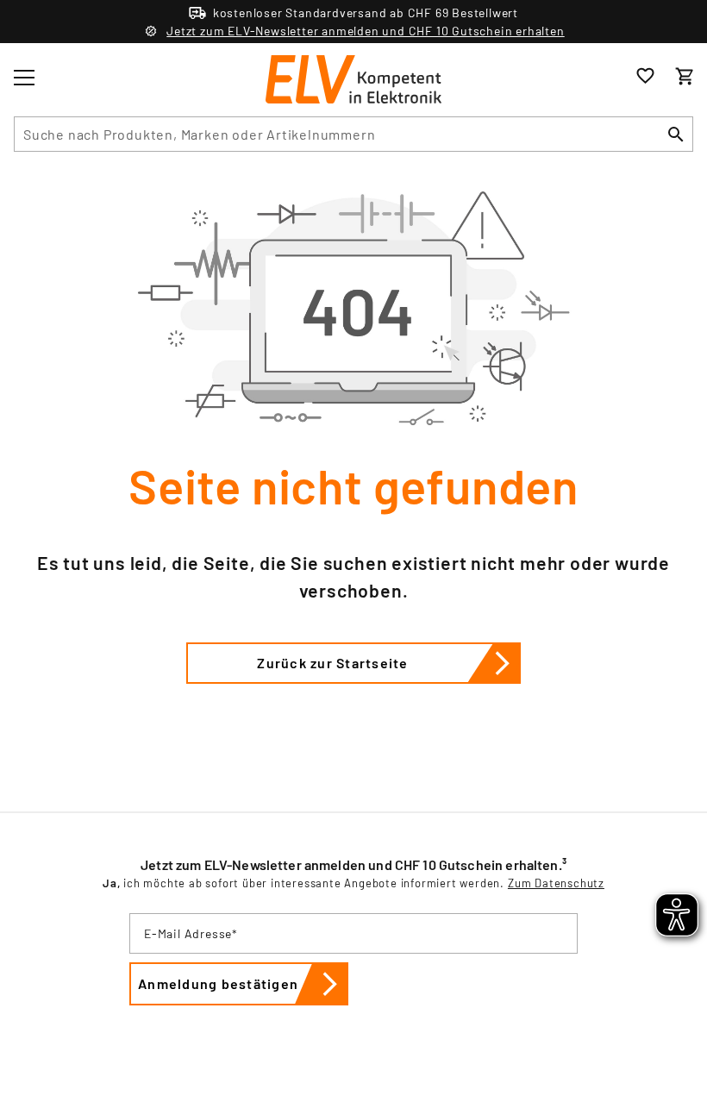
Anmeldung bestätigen (218, 983)
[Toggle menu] (24, 77)
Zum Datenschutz (556, 883)
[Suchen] (676, 134)
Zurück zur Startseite (332, 662)
